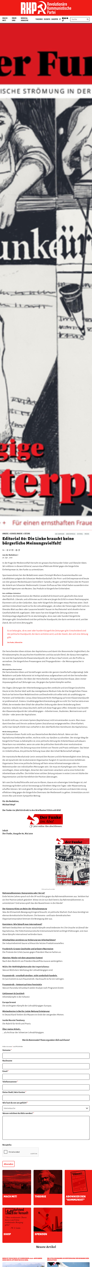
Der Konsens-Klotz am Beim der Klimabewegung (24, 909)
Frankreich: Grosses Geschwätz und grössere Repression (27, 949)
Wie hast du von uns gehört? (15, 1103)
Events (47, 19)
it (60, 19)
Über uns (14, 19)
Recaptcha (7, 1145)
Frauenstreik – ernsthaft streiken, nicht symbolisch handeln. (29, 975)
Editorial (80, 534)
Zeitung (27, 533)
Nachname (7, 1061)
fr (57, 19)
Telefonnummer (10, 1082)
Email (5, 1071)
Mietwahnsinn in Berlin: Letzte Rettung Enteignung (25, 1011)
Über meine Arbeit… (11, 1029)
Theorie (39, 19)
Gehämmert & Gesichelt (13, 993)
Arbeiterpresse (70, 534)
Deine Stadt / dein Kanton (14, 1092)
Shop (53, 19)
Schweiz (13, 533)
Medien (87, 534)
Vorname (7, 1050)
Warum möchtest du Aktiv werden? (18, 1113)
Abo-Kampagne (59, 534)
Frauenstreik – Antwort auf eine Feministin (22, 984)
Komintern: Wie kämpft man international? (22, 924)
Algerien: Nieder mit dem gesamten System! (22, 958)
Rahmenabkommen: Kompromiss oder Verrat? (23, 893)
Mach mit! (4, 19)
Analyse (5, 533)
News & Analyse (24, 19)
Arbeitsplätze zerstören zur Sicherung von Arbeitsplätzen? (29, 940)
